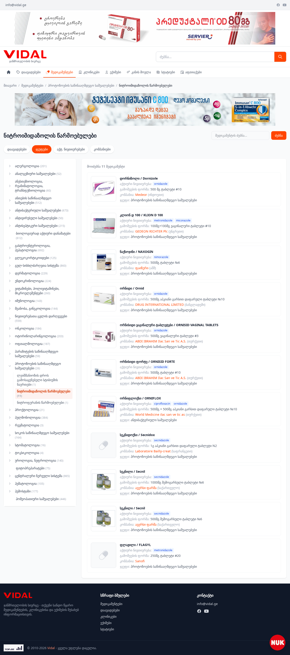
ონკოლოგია (28, 328)
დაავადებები (31, 72)
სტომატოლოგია (30, 445)
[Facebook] (278, 5)
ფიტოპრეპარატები (33, 468)
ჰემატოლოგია (29, 483)
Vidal (51, 648)
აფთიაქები (193, 72)
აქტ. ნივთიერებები (71, 149)
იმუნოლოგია (28, 301)
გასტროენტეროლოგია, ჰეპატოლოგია (33, 247)
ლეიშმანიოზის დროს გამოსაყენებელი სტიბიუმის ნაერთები (37, 380)
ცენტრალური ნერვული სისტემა (42, 476)
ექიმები (115, 72)
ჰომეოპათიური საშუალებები (41, 499)
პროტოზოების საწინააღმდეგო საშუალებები (81, 85)
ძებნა (279, 135)
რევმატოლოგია (29, 425)
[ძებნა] (280, 57)
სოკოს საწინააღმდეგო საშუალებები (42, 435)
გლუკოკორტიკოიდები (35, 258)
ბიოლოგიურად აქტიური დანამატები (43, 235)
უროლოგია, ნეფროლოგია (39, 460)
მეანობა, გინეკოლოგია (36, 308)
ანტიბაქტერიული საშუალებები (41, 210)
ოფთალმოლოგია (32, 344)
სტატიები (168, 72)
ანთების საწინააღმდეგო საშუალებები (33, 200)
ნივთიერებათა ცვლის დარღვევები (41, 318)
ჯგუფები (42, 149)
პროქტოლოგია (29, 410)
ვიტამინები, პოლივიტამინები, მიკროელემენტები (37, 290)
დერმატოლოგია (31, 273)
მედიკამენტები (62, 72)
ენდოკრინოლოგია (33, 281)
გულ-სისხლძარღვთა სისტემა (40, 265)
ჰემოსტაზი (26, 491)
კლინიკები (91, 72)
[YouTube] (284, 5)
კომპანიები (102, 149)
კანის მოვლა (141, 72)
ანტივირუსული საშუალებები (39, 218)
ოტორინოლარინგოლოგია (39, 336)
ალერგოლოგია (31, 166)
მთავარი (10, 85)
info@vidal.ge (15, 5)
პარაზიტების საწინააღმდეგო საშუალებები (36, 353)
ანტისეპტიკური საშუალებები (40, 225)
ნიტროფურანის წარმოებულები (42, 402)
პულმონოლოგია (31, 417)
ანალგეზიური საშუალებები (38, 173)
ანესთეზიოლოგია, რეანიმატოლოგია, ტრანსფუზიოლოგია (33, 185)
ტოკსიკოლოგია (29, 453)
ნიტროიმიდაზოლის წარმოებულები (43, 393)
